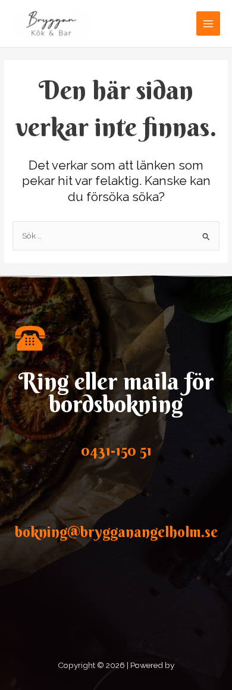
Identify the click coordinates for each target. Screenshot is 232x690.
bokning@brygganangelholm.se (116, 532)
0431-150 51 (116, 450)
